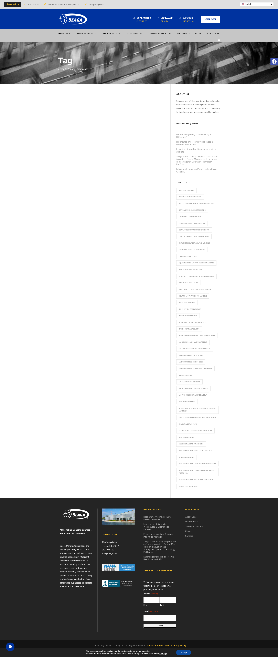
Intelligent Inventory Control (192, 322)
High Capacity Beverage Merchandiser (195, 289)
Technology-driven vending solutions (195, 431)
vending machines (186, 457)
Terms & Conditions (158, 645)
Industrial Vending (187, 302)
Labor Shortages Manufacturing (193, 342)
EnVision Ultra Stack (188, 256)
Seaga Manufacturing (188, 424)
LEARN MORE (210, 19)
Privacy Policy (178, 645)
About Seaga (64, 33)
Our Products (191, 522)
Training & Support (158, 33)
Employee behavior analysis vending (194, 243)
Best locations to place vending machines (197, 203)
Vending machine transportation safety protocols (196, 472)
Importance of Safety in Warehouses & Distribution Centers (194, 143)
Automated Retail (186, 190)
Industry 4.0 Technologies (190, 309)
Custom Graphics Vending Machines (194, 236)
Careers (188, 531)
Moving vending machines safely (193, 395)
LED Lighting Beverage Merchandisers (195, 349)
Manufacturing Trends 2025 (191, 362)
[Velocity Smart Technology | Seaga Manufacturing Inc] (72, 19)
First (145, 605)
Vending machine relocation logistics (195, 450)
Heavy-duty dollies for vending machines (196, 276)
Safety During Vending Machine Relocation (197, 417)
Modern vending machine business (193, 388)
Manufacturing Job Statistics (191, 355)
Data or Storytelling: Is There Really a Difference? (193, 136)
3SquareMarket (134, 33)
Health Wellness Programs (190, 269)
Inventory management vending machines (197, 335)
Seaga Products (85, 33)
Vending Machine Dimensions (191, 444)
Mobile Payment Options (189, 382)
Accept (184, 652)
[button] (274, 61)
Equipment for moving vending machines (196, 263)
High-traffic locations (188, 283)
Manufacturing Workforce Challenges (195, 368)
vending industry (186, 437)
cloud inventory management (192, 223)
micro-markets (185, 375)
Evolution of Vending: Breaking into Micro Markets (196, 151)
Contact (189, 536)
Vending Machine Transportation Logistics (197, 464)
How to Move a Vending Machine (193, 296)
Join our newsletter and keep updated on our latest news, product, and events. (158, 586)
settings (163, 654)
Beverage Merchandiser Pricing (192, 210)
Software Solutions (187, 33)
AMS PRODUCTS (110, 33)
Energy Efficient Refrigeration (192, 250)
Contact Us (213, 33)
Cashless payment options (190, 216)
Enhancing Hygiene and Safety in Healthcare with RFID (196, 171)
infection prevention (188, 316)
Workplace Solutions (188, 486)
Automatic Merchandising (190, 197)
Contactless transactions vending (194, 230)
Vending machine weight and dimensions (196, 480)
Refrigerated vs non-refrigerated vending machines (197, 409)
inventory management (189, 329)
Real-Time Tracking (187, 402)
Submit (160, 625)
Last (162, 605)
